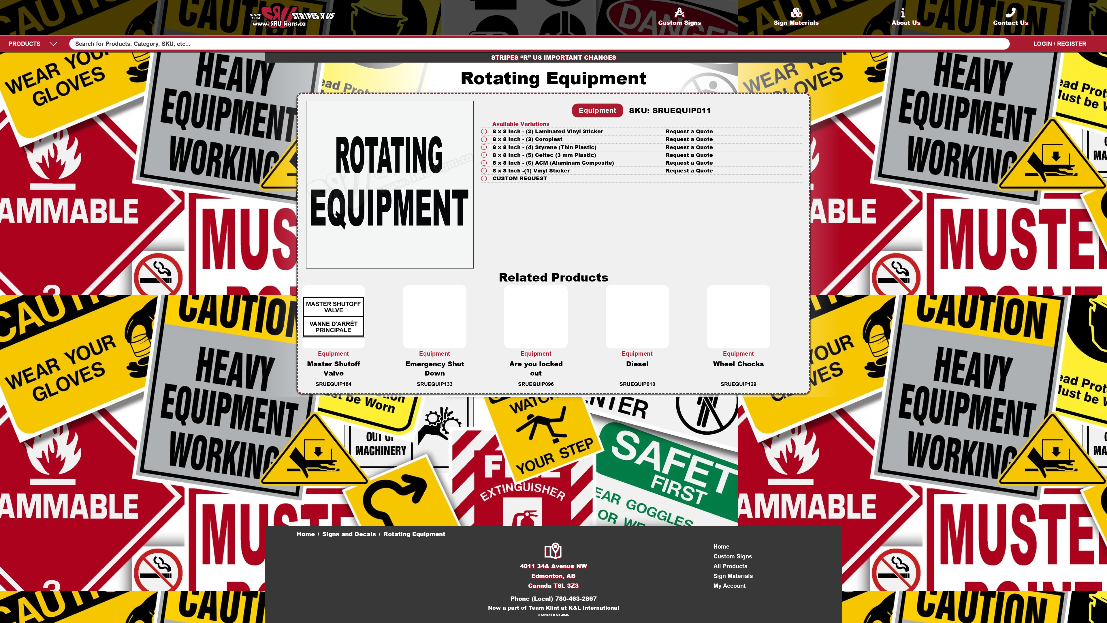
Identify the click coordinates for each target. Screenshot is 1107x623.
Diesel (637, 363)
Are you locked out (536, 368)
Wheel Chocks (738, 363)
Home (306, 534)
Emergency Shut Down (434, 368)
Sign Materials (733, 576)
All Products (730, 566)
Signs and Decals (349, 534)
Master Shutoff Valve (333, 368)
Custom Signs (732, 556)
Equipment (597, 110)
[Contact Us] (553, 551)
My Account (729, 586)
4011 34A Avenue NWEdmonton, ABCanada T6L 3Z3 (553, 576)
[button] (641, 131)
